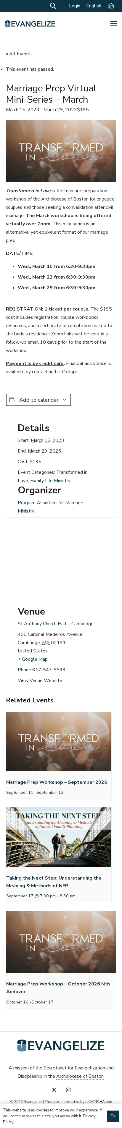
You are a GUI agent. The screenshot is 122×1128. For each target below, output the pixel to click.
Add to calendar (39, 399)
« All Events (19, 54)
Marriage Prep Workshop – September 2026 (56, 782)
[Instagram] (68, 1090)
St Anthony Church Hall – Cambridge (56, 623)
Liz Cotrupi (66, 372)
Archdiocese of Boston (80, 1076)
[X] (54, 1089)
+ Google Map (33, 659)
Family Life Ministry (50, 480)
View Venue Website (40, 680)
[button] (53, 6)
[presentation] (58, 743)
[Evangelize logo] (30, 24)
